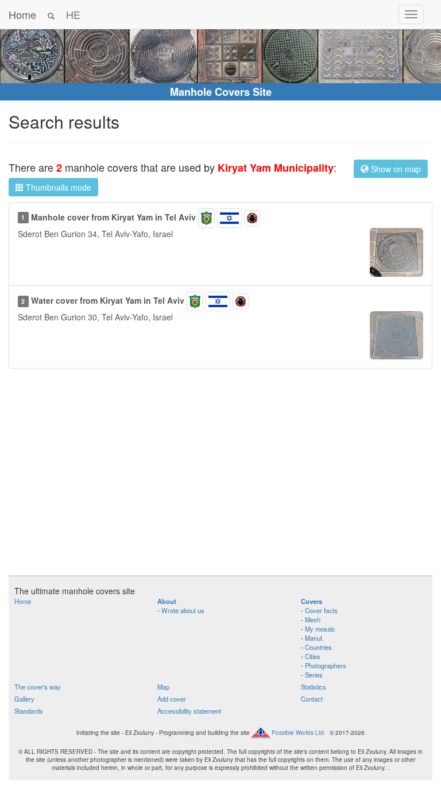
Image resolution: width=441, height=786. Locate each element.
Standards (28, 710)
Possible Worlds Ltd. (299, 733)
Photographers (325, 665)
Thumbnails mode (57, 187)
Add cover (171, 698)
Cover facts (321, 610)
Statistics (313, 686)
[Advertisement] (220, 477)
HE (73, 14)
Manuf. (314, 637)
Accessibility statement (189, 710)
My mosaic (320, 628)
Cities (312, 656)
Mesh (312, 619)
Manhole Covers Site (221, 91)
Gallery (24, 698)
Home (22, 14)
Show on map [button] (395, 169)
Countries (318, 647)
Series (314, 674)
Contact (312, 698)
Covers (311, 601)
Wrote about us (182, 610)
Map (163, 686)
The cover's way (37, 686)
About (166, 601)
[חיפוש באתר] (51, 14)
